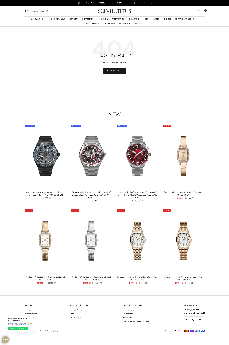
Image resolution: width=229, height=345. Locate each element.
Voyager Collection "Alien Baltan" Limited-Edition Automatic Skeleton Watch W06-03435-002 (45, 193)
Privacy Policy (128, 314)
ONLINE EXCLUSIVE (56, 19)
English (189, 11)
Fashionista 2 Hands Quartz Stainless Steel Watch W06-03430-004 (183, 193)
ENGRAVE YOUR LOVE (184, 19)
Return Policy (128, 317)
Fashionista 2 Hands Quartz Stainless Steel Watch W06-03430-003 (45, 278)
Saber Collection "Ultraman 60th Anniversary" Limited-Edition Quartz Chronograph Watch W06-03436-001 (138, 195)
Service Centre (76, 310)
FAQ (72, 314)
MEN (147, 19)
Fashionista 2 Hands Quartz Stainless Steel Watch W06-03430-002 (91, 278)
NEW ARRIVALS (92, 23)
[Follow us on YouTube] (200, 319)
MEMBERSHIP (124, 23)
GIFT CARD (138, 23)
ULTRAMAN (73, 19)
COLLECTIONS (135, 19)
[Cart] (204, 11)
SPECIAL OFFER (37, 19)
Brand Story (28, 310)
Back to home (114, 71)
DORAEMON (87, 19)
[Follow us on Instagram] (193, 319)
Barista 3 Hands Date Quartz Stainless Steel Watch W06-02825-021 (183, 278)
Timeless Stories (30, 314)
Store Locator (75, 317)
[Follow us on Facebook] (187, 319)
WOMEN (156, 19)
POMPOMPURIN (118, 19)
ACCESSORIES (109, 23)
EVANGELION (102, 19)
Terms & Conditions (130, 310)
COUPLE (167, 19)
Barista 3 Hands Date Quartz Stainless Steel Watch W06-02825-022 (137, 278)
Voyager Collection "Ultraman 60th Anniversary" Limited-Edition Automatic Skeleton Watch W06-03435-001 (91, 195)
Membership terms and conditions (136, 321)
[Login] (199, 11)
